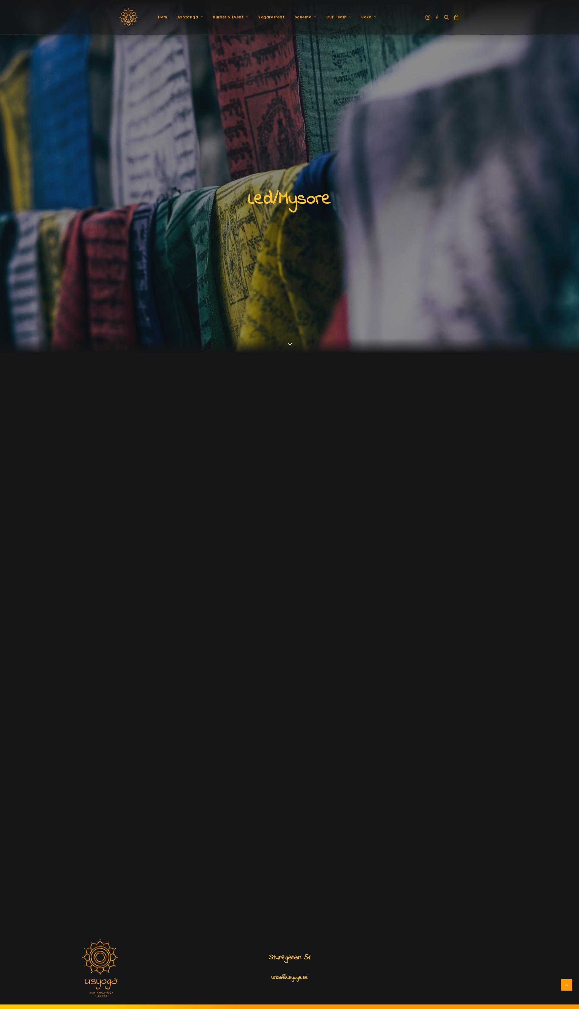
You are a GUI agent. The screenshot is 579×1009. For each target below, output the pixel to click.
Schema (303, 17)
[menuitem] (163, 17)
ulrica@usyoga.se (289, 978)
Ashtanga (187, 17)
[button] (428, 17)
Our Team (336, 17)
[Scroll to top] (566, 985)
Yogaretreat (271, 17)
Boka (366, 17)
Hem (162, 17)
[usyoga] (128, 17)
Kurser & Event (228, 17)
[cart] (455, 17)
